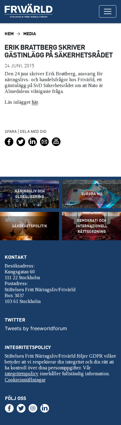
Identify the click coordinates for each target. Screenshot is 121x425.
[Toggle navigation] (107, 11)
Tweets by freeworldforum (36, 328)
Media (29, 33)
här (35, 102)
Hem (9, 33)
